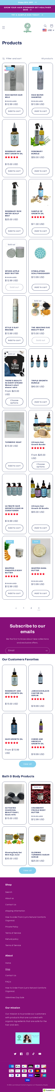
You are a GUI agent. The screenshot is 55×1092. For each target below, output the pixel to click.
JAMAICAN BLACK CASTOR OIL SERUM (40, 693)
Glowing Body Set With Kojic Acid (13, 853)
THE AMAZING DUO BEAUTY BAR (40, 329)
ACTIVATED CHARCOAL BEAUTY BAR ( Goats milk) (12, 811)
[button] (3, 28)
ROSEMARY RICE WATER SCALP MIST (13, 213)
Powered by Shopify (42, 1085)
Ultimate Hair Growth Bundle (38, 443)
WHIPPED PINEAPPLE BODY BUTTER (13, 570)
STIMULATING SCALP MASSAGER (40, 272)
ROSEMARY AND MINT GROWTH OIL (14, 152)
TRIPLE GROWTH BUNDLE (39, 382)
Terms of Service (13, 933)
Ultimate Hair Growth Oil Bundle (40, 507)
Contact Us (10, 905)
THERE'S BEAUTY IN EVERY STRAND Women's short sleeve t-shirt (14, 384)
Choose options (14, 401)
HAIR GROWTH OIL (14, 739)
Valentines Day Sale (14, 998)
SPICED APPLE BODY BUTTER (12, 272)
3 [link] (39, 608)
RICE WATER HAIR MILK (14, 96)
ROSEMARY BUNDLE (36, 152)
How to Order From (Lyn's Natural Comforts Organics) (25, 989)
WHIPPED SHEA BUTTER (38, 569)
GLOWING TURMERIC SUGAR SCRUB (40, 854)
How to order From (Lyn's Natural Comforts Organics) (25, 919)
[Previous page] (16, 608)
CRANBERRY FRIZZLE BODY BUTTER (38, 810)
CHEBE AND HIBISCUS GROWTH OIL (37, 741)
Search (8, 892)
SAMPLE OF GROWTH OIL (37, 212)
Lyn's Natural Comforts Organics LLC (23, 1085)
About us (9, 898)
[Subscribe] (46, 650)
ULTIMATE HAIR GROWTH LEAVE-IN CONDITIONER (14, 508)
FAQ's (8, 982)
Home (8, 963)
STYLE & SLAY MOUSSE (12, 329)
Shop (7, 969)
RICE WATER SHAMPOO (37, 96)
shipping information (15, 911)
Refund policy (11, 939)
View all (27, 764)
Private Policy (11, 927)
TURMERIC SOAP (13, 442)
